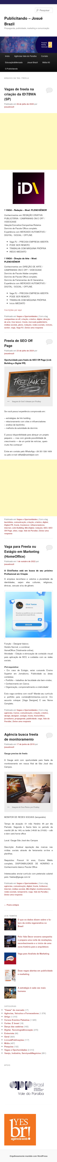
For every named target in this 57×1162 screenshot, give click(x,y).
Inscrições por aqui (13, 309)
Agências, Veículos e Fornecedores (21, 1013)
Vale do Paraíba (31, 530)
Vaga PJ (19, 327)
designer (15, 715)
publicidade (31, 718)
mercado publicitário (37, 322)
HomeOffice (39, 715)
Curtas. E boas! (11, 1023)
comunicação (20, 522)
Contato (44, 56)
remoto (49, 324)
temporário (22, 891)
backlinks (8, 522)
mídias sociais (10, 324)
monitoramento (43, 888)
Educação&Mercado (14, 62)
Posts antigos (11, 904)
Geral (7, 1036)
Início (7, 56)
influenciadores (37, 525)
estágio (23, 715)
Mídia (7, 1043)
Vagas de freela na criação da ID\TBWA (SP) (20, 94)
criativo (32, 319)
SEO (46, 527)
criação (24, 319)
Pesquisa (8, 1046)
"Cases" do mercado (14, 1009)
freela (25, 322)
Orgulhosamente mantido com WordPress (29, 1156)
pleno (20, 324)
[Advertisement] (28, 141)
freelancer (25, 525)
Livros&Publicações (14, 1039)
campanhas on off (12, 319)
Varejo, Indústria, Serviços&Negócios (22, 1053)
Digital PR (8, 525)
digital (39, 319)
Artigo (7, 1016)
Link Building (18, 527)
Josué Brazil (32, 62)
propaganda (20, 718)
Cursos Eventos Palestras (16, 1019)
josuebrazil (9, 106)
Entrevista (9, 1033)
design (7, 715)
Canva (16, 712)
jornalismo (9, 718)
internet (7, 527)
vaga (13, 327)
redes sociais (38, 324)
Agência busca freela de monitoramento (21, 737)
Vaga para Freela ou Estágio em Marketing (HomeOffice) (21, 551)
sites (15, 530)
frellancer (43, 886)
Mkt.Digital (29, 527)
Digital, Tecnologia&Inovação (18, 1029)
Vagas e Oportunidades (27, 316)
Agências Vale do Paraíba (25, 56)
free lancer (16, 322)
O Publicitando (11, 68)
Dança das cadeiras (13, 1026)
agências (8, 712)
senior (7, 327)
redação (28, 324)
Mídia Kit (46, 62)
